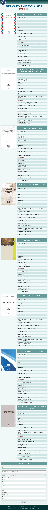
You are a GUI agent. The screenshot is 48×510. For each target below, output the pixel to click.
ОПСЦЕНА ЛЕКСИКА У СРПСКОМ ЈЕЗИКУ (32, 128)
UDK (3, 481)
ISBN (3, 485)
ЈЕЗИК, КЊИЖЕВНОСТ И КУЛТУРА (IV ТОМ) (32, 351)
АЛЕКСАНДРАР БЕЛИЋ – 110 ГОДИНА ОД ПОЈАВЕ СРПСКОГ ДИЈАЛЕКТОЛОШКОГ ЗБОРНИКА (32, 70)
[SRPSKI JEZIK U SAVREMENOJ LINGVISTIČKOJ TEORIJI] (8, 204)
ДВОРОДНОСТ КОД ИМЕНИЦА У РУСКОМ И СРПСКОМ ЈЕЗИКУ (32, 407)
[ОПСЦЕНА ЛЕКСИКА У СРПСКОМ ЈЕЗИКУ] (8, 148)
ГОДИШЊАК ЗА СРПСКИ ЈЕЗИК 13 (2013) (32, 296)
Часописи (15, 508)
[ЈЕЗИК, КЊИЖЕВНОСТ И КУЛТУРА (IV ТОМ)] (8, 370)
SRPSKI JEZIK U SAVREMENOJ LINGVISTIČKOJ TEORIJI (32, 185)
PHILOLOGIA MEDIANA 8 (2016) (32, 240)
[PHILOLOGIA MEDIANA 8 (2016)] (8, 259)
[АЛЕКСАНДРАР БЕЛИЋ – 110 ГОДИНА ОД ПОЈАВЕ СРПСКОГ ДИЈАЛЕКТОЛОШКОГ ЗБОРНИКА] (8, 89)
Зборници (32, 508)
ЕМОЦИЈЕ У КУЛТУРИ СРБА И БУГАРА (32, 14)
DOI (2, 496)
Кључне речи (4, 469)
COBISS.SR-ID (4, 492)
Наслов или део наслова (7, 465)
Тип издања (4, 473)
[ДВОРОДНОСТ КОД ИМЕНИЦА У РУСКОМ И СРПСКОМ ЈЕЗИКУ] (8, 426)
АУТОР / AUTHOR (5, 477)
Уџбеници (27, 508)
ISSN (3, 488)
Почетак (9, 508)
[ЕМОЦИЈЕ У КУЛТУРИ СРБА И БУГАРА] (8, 33)
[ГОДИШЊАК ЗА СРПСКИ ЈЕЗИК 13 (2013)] (8, 315)
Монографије (21, 508)
